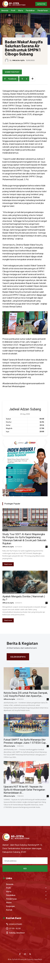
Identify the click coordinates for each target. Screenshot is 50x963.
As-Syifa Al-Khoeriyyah (10, 592)
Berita (5, 530)
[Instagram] (25, 954)
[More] (32, 78)
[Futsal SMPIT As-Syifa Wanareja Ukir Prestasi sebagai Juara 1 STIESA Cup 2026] (26, 725)
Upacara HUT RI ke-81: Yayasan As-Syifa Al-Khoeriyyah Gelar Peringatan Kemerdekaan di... (24, 789)
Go (25, 868)
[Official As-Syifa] (7, 60)
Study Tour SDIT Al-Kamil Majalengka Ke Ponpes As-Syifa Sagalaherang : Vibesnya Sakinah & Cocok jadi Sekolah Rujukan (24, 539)
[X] (30, 954)
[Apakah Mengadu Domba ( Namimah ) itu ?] (25, 582)
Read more (8, 564)
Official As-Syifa (18, 60)
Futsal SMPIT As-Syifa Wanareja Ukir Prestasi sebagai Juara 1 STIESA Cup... (25, 741)
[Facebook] (20, 954)
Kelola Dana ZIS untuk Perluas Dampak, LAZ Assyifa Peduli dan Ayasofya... (26, 694)
